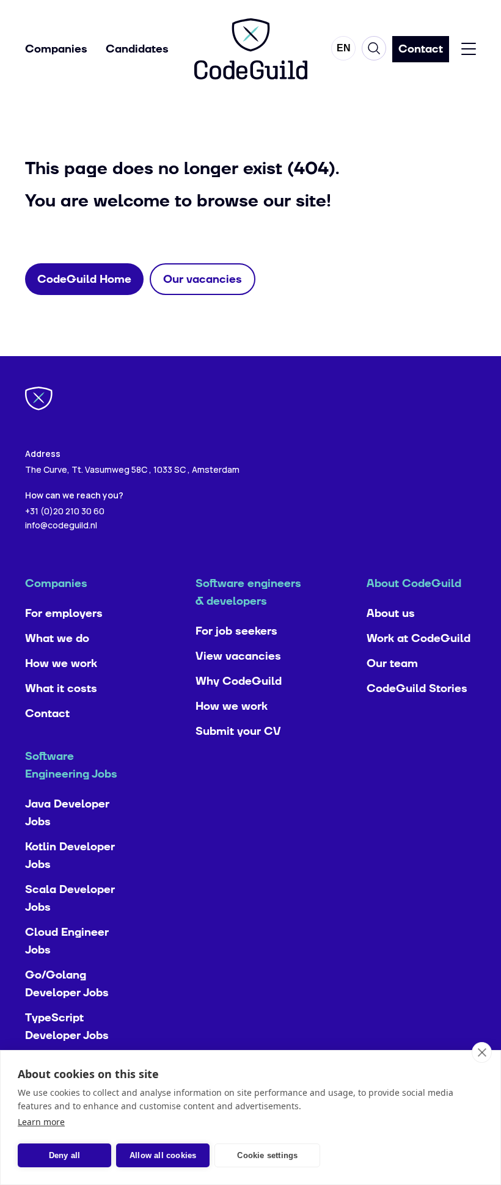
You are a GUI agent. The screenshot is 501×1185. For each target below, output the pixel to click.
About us (391, 613)
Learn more (41, 1122)
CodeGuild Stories (417, 688)
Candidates (137, 49)
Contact (47, 713)
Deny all (65, 1155)
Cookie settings (267, 1155)
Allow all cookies (163, 1155)
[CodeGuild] (250, 48)
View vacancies (238, 656)
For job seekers (236, 631)
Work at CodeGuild (418, 638)
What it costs (61, 688)
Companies (56, 49)
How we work (61, 663)
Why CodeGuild (239, 681)
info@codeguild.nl (61, 525)
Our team (392, 663)
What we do (57, 638)
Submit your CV (238, 731)
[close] (482, 1052)
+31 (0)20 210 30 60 (64, 511)
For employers (64, 613)
